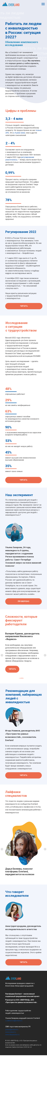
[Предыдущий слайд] (2, 681)
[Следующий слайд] (45, 681)
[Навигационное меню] (43, 4)
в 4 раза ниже (19, 133)
